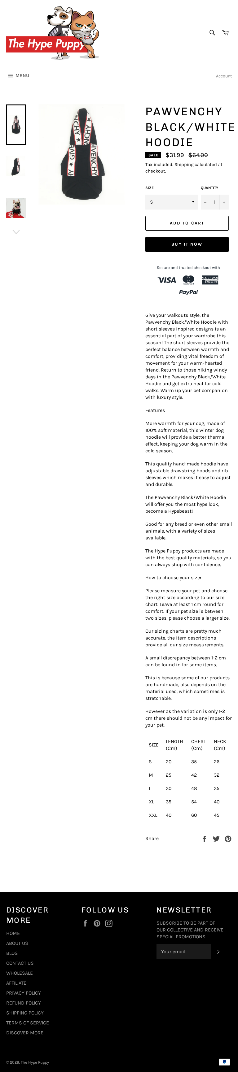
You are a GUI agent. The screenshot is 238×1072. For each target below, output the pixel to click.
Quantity (209, 188)
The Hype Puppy (35, 1062)
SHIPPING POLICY (25, 1013)
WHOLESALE (19, 973)
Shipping (183, 164)
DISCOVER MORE (24, 1033)
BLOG (12, 953)
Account (224, 76)
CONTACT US (20, 963)
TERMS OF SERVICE (27, 1023)
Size (149, 188)
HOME (13, 933)
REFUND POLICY (23, 1003)
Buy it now (186, 244)
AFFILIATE (16, 983)
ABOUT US (17, 943)
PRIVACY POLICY (23, 993)
